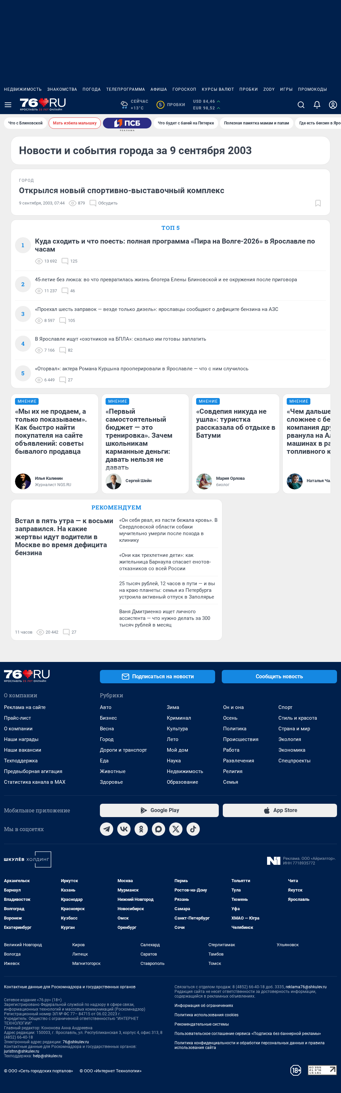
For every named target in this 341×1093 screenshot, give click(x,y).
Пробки (248, 89)
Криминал (179, 718)
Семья (230, 782)
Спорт (285, 707)
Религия (232, 771)
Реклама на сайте (25, 707)
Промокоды (312, 89)
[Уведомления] (317, 104)
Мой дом (177, 750)
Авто (106, 707)
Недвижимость (23, 89)
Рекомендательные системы (201, 1024)
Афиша (159, 89)
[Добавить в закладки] (318, 203)
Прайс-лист (17, 718)
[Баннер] (127, 123)
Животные (113, 771)
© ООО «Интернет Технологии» (111, 1070)
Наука (174, 761)
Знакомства (62, 89)
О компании (18, 729)
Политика (234, 729)
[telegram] (106, 829)
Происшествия (240, 739)
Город (107, 739)
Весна (107, 729)
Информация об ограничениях (203, 1005)
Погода (92, 89)
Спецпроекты (294, 761)
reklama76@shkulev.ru (306, 987)
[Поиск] (301, 104)
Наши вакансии (22, 750)
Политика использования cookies (206, 1015)
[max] (158, 829)
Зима (173, 707)
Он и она (233, 707)
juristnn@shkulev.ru (21, 1051)
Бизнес (108, 718)
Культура (177, 729)
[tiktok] (193, 829)
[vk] (124, 829)
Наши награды (21, 739)
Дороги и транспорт (123, 750)
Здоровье (111, 782)
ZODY (269, 89)
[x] (175, 829)
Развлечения (238, 761)
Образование (182, 782)
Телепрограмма (125, 89)
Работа (231, 750)
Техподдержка (21, 761)
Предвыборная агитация (33, 771)
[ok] (141, 829)
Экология (289, 739)
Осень (230, 718)
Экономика (291, 750)
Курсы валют (218, 89)
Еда (104, 761)
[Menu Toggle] (8, 104)
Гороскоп (184, 89)
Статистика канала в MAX (34, 782)
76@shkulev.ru (76, 1042)
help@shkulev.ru (47, 1056)
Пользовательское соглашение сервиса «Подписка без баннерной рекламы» (247, 1033)
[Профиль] (333, 104)
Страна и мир (294, 729)
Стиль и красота (297, 718)
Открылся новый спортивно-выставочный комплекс (121, 190)
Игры (286, 89)
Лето (172, 739)
